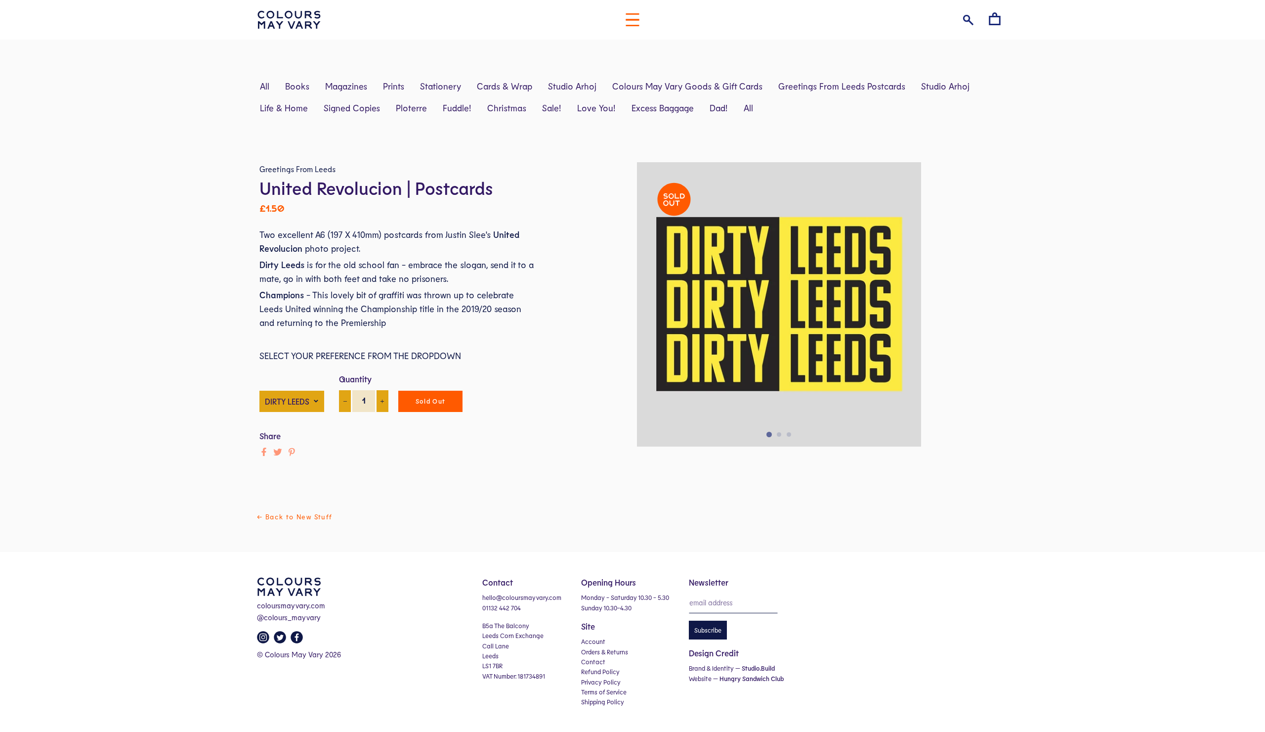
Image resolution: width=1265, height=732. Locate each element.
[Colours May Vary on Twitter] (281, 640)
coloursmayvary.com (291, 605)
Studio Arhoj (572, 86)
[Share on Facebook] (263, 452)
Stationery (440, 86)
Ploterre (411, 107)
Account (593, 641)
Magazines (346, 86)
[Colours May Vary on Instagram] (264, 640)
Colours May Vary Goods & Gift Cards (687, 86)
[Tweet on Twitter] (277, 452)
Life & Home (284, 107)
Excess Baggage (663, 107)
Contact (593, 662)
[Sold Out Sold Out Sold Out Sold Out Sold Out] (779, 309)
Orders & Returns (604, 652)
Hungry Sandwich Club (751, 679)
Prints (393, 86)
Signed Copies (352, 107)
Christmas (506, 107)
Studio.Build (758, 668)
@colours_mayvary (289, 617)
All (264, 86)
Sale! (551, 107)
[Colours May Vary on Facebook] (298, 640)
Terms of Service (604, 692)
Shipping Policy (602, 702)
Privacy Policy (601, 682)
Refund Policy (600, 672)
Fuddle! (457, 107)
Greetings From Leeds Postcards (841, 86)
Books (297, 86)
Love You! (596, 107)
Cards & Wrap (504, 86)
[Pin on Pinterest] (291, 452)
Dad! (719, 107)
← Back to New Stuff (295, 516)
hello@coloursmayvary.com (521, 597)
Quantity (355, 379)
